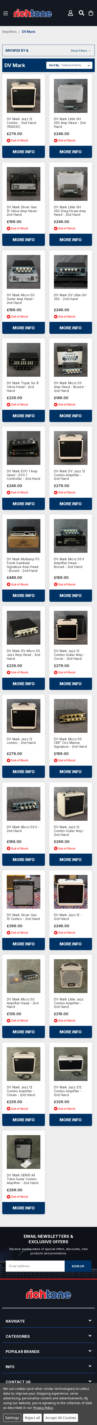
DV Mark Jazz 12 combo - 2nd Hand (21, 741)
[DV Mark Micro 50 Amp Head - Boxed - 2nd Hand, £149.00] (71, 360)
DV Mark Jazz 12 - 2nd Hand (68, 917)
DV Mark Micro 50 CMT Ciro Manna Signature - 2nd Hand (70, 743)
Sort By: (54, 65)
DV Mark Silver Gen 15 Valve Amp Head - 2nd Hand (23, 211)
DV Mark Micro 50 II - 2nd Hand (23, 829)
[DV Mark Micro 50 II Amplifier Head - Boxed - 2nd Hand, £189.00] (71, 536)
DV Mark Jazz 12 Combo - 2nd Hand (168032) (21, 123)
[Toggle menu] (5, 13)
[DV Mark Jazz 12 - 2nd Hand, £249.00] (71, 892)
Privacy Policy (43, 1408)
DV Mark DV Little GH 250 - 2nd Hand (70, 297)
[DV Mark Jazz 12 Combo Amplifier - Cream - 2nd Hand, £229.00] (23, 1064)
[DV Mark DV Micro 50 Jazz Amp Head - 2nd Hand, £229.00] (23, 628)
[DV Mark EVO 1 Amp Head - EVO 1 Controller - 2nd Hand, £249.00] (23, 448)
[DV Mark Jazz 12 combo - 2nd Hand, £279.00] (23, 716)
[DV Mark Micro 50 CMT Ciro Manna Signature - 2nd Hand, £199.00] (71, 716)
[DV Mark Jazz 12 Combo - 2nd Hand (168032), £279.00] (23, 96)
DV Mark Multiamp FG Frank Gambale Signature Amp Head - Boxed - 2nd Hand (23, 564)
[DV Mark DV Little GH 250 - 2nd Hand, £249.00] (71, 272)
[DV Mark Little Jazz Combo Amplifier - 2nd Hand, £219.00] (71, 976)
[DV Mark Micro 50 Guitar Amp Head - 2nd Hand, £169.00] (23, 272)
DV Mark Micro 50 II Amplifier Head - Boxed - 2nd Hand (69, 563)
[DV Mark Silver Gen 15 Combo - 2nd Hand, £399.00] (23, 892)
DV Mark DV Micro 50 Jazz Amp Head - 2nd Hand (23, 654)
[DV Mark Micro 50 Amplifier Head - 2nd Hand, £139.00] (23, 976)
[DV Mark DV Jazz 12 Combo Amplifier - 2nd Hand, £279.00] (71, 448)
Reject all (32, 1417)
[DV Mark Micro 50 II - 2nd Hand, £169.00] (23, 804)
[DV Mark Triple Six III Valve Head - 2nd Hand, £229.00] (23, 360)
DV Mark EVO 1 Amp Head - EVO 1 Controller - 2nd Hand (23, 475)
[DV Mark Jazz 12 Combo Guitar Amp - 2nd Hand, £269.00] (71, 804)
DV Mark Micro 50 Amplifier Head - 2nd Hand (23, 1003)
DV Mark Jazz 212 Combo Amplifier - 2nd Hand (68, 1091)
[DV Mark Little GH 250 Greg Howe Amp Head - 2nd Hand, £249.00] (71, 184)
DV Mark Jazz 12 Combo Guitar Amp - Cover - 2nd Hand (69, 654)
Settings (12, 1417)
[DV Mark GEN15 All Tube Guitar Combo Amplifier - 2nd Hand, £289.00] (23, 1152)
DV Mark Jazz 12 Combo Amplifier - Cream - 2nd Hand (21, 1091)
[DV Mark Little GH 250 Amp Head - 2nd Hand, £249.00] (71, 96)
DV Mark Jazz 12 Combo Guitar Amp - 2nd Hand (69, 831)
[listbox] (76, 65)
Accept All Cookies (60, 1417)
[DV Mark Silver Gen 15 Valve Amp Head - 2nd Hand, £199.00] (23, 184)
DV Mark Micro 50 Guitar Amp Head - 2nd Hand (21, 299)
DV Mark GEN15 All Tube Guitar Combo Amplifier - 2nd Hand (22, 1179)
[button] (71, 13)
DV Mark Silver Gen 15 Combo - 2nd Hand (23, 917)
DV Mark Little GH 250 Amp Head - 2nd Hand (70, 123)
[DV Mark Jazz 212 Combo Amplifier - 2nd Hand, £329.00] (71, 1064)
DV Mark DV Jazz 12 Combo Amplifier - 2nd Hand (69, 475)
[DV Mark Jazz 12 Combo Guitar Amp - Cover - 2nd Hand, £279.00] (71, 628)
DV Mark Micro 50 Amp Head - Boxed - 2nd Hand (70, 387)
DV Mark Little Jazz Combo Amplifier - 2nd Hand (69, 1003)
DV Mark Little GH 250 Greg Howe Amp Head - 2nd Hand (70, 211)
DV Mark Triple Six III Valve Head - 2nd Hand (23, 387)
